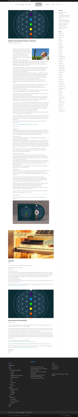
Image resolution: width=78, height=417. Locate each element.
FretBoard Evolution (14, 389)
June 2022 (60, 44)
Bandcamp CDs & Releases (16, 370)
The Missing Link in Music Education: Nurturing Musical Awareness (64, 24)
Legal (53, 4)
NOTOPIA (12, 373)
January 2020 (61, 65)
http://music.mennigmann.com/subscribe (17, 285)
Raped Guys (13, 382)
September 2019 (62, 70)
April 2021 (61, 54)
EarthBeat (12, 390)
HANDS (16, 412)
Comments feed (55, 367)
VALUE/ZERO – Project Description (37, 367)
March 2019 (61, 81)
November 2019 (62, 68)
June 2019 (60, 75)
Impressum (13, 397)
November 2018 (62, 86)
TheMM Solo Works (14, 377)
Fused (12, 384)
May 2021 (60, 53)
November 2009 (62, 111)
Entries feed (54, 365)
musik (20, 42)
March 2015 (61, 105)
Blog (26, 4)
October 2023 (61, 35)
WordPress (27, 415)
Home (16, 4)
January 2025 (61, 33)
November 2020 (62, 56)
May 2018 (60, 93)
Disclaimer (13, 402)
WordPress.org (55, 368)
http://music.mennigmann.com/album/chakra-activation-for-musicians (21, 341)
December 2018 (62, 84)
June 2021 (60, 51)
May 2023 (60, 42)
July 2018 (60, 89)
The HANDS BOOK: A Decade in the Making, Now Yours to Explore (64, 17)
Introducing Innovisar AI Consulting (37, 378)
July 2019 (60, 74)
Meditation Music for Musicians (17, 375)
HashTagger (13, 392)
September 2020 (62, 58)
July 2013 (60, 107)
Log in (53, 363)
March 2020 (61, 63)
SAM (11, 379)
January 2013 (61, 109)
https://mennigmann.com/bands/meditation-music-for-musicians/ (25, 124)
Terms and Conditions (15, 401)
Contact (30, 412)
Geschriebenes (11, 42)
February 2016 (61, 102)
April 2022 (61, 46)
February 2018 (61, 97)
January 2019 (61, 82)
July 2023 (60, 38)
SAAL (12, 380)
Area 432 (12, 371)
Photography (21, 4)
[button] (59, 5)
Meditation (16, 42)
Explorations (11, 261)
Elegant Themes (16, 415)
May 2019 (60, 77)
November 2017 (62, 98)
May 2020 (60, 61)
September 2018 (62, 88)
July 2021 (60, 49)
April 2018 (61, 95)
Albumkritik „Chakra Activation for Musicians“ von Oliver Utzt (22, 41)
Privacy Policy (13, 399)
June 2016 (60, 100)
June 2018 (60, 91)
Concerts (12, 386)
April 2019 (61, 79)
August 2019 (61, 72)
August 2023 (61, 37)
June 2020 (60, 60)
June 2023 (60, 40)
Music (29, 4)
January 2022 (61, 47)
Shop (57, 4)
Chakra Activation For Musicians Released (17, 320)
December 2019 (62, 67)
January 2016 (61, 104)
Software (47, 4)
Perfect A (12, 394)
